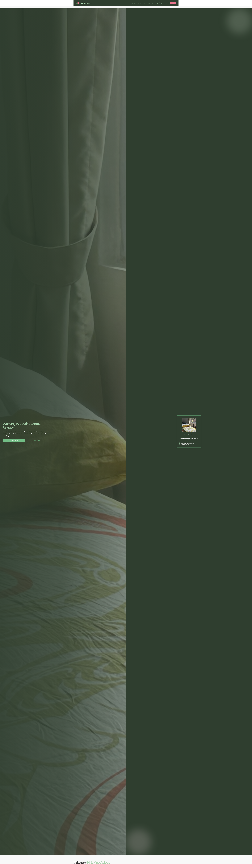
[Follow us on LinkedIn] (161, 3)
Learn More (36, 440)
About (133, 3)
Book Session (15, 440)
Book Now (173, 3)
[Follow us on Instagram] (159, 3)
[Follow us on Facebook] (157, 3)
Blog (145, 3)
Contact (150, 3)
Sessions (139, 3)
